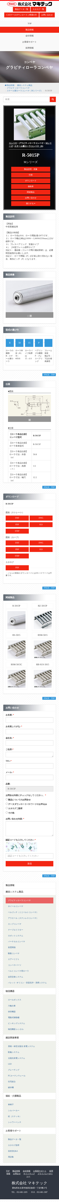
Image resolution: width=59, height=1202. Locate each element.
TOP (29, 23)
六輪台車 (12, 1006)
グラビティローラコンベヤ (18, 88)
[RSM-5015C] (16, 678)
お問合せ (17, 1174)
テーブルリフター (15, 930)
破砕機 (11, 1087)
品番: (8, 784)
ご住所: (10, 749)
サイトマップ (29, 1174)
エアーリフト (13, 959)
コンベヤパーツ (14, 965)
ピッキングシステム (16, 1023)
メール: (10, 772)
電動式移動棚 (13, 1017)
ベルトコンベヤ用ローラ (18, 971)
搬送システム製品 (24, 85)
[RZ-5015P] (42, 620)
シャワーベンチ (14, 1122)
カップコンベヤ (14, 924)
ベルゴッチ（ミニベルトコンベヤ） (23, 912)
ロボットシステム (15, 936)
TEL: (9, 761)
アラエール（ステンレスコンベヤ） (23, 918)
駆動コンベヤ (13, 953)
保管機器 (12, 1012)
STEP (17, 531)
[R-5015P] (16, 620)
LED (10, 1064)
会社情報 (29, 35)
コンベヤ (13, 143)
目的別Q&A (13, 1151)
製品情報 (29, 29)
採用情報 (29, 48)
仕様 (31, 175)
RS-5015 (16, 635)
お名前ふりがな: (14, 726)
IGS (41, 524)
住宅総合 (12, 1081)
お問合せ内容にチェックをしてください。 (26, 795)
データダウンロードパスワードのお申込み (27, 804)
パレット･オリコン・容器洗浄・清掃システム (27, 983)
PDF (17, 524)
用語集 (11, 1157)
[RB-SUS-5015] (42, 678)
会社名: (10, 738)
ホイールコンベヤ (15, 906)
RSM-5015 (43, 635)
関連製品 (30, 192)
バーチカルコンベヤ (16, 941)
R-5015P (16, 606)
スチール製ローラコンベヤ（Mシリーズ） (25, 91)
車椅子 (11, 1104)
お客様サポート (29, 42)
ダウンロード (30, 181)
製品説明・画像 (30, 169)
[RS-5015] (16, 649)
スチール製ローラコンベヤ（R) (28, 146)
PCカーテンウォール (16, 1076)
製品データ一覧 (21, 9)
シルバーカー (13, 1110)
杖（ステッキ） (14, 1116)
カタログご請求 (15, 808)
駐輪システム (13, 1052)
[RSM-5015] (42, 649)
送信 (29, 863)
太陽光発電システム (16, 1058)
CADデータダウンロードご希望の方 (21, 15)
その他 (11, 813)
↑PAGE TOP (49, 375)
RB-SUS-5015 (42, 664)
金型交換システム (15, 977)
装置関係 (12, 947)
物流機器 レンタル (16, 1029)
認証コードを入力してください (21, 840)
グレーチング (13, 1070)
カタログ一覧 (38, 9)
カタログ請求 (13, 1145)
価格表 (31, 186)
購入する (30, 203)
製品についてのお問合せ (19, 799)
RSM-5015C (16, 664)
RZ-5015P (42, 606)
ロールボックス (14, 1000)
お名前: (10, 715)
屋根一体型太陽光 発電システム (21, 1046)
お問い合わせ (47, 15)
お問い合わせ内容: (15, 819)
